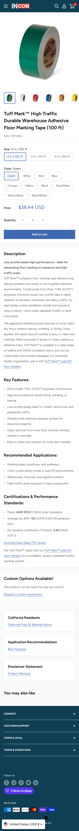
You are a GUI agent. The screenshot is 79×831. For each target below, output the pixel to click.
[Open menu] (6, 6)
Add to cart (39, 234)
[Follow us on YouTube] (28, 782)
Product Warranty (19, 673)
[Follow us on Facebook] (6, 782)
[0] (72, 6)
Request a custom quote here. (23, 594)
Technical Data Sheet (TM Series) (25, 543)
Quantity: (10, 220)
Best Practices (17, 649)
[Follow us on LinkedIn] (35, 782)
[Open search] (57, 6)
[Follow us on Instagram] (13, 782)
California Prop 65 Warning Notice (30, 624)
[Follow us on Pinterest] (21, 782)
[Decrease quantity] (23, 220)
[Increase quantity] (43, 220)
